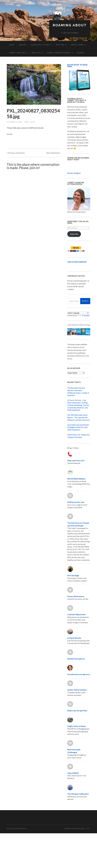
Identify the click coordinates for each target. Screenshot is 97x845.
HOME (11, 45)
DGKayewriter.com (75, 502)
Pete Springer (73, 575)
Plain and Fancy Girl (75, 460)
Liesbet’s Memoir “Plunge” (59, 53)
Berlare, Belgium (74, 173)
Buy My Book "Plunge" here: (77, 65)
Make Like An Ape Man (77, 710)
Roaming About (70, 25)
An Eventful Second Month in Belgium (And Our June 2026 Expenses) (78, 427)
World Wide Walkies (76, 479)
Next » (53, 153)
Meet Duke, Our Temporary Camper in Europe (78, 435)
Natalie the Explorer (76, 659)
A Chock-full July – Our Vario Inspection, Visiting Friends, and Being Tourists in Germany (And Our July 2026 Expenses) (78, 405)
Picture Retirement (75, 596)
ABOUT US (36, 53)
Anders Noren (78, 829)
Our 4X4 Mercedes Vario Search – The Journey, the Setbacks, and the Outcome (78, 417)
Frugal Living (77, 45)
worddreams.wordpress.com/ (80, 674)
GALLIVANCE (73, 773)
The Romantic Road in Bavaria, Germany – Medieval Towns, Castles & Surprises (78, 391)
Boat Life (60, 45)
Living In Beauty (74, 638)
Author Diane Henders (77, 690)
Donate (80, 53)
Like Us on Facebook (76, 262)
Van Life (22, 45)
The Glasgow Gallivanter (78, 794)
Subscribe (74, 234)
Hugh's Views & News (77, 726)
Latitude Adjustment (76, 614)
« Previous (16, 153)
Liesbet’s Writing (17, 53)
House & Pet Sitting (40, 45)
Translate (86, 315)
